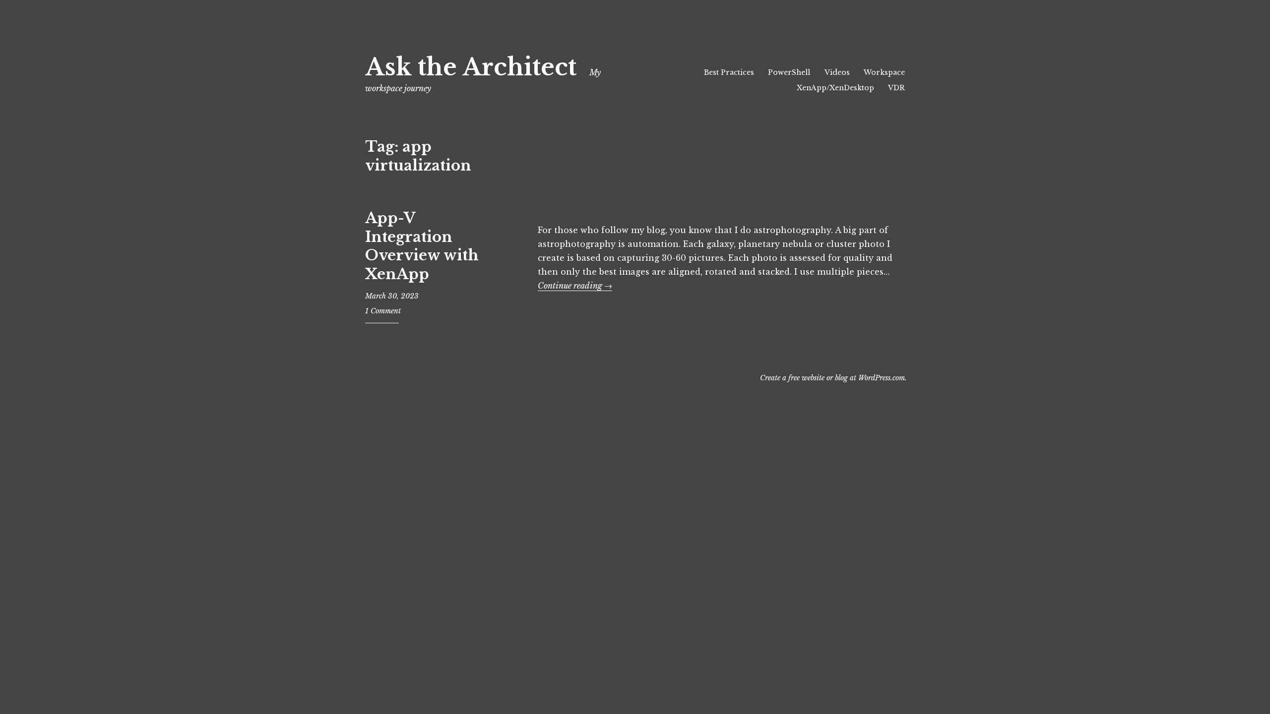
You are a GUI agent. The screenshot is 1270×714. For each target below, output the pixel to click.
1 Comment (383, 310)
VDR (896, 87)
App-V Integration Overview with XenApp (422, 246)
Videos (837, 72)
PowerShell (789, 72)
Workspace (884, 72)
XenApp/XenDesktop (835, 87)
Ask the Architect (470, 67)
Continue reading (575, 286)
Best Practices (729, 72)
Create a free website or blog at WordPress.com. (833, 377)
